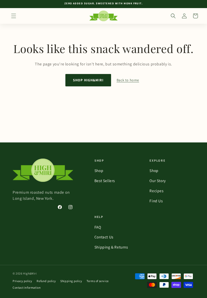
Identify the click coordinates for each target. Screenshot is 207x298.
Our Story (157, 180)
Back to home (128, 80)
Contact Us (103, 236)
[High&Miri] (44, 170)
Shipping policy (71, 281)
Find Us (156, 200)
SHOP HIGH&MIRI (88, 80)
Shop (98, 170)
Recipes (156, 190)
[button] (13, 15)
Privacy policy (22, 281)
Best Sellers (104, 180)
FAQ (97, 227)
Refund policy (46, 281)
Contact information (27, 287)
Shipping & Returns (111, 247)
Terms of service (98, 281)
